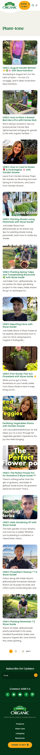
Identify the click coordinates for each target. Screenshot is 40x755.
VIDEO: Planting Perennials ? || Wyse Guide (19, 623)
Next (28, 651)
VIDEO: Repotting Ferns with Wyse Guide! (18, 325)
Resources (20, 738)
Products (20, 724)
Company (20, 733)
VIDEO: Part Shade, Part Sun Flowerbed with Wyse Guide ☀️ (20, 375)
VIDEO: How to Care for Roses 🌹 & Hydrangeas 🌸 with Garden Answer (19, 169)
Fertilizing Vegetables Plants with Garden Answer (18, 424)
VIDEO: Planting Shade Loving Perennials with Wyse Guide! (19, 220)
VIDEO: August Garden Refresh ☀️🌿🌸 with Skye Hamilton (19, 69)
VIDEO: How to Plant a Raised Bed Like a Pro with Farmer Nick (20, 119)
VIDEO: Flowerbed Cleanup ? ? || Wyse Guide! (20, 573)
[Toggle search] (33, 5)
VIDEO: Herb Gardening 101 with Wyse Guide (19, 524)
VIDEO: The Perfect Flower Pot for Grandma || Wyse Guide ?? (19, 474)
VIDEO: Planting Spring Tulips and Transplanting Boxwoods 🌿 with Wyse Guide (19, 274)
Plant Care (20, 729)
